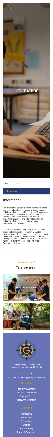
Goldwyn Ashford (26, 389)
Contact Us (26, 414)
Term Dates (26, 417)
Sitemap (26, 425)
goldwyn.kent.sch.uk (12, 243)
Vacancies (26, 421)
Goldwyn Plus (26, 396)
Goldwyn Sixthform (26, 400)
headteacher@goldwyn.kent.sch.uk (29, 378)
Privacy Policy (26, 428)
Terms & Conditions (26, 432)
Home (5, 183)
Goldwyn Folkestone (27, 392)
